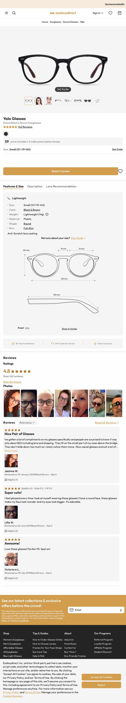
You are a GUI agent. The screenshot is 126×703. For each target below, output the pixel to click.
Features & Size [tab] (13, 186)
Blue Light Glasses (12, 656)
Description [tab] (34, 186)
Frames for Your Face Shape (47, 647)
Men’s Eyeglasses (12, 643)
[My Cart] (119, 13)
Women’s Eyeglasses (13, 639)
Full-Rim (28, 228)
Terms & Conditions (20, 620)
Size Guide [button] (77, 238)
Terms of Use (32, 692)
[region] (97, 101)
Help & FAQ (38, 656)
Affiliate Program (103, 647)
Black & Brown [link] (32, 209)
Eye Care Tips (40, 651)
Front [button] (21, 327)
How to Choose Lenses (44, 643)
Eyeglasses (34, 122)
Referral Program (103, 639)
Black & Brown (19, 122)
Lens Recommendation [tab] (61, 186)
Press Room (70, 643)
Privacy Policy (11, 692)
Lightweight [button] (19, 198)
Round (7, 122)
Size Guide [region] (117, 149)
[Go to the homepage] (63, 13)
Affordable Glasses (13, 647)
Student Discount (103, 651)
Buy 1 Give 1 (70, 651)
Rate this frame (12, 382)
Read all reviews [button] (105, 422)
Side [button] (27, 327)
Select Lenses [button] (61, 171)
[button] (63, 89)
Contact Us (70, 647)
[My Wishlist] (110, 13)
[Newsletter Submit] (120, 610)
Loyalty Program (102, 643)
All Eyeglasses (10, 651)
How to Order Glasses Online (48, 639)
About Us (69, 639)
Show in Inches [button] (69, 328)
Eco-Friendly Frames (75, 656)
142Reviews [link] (25, 126)
